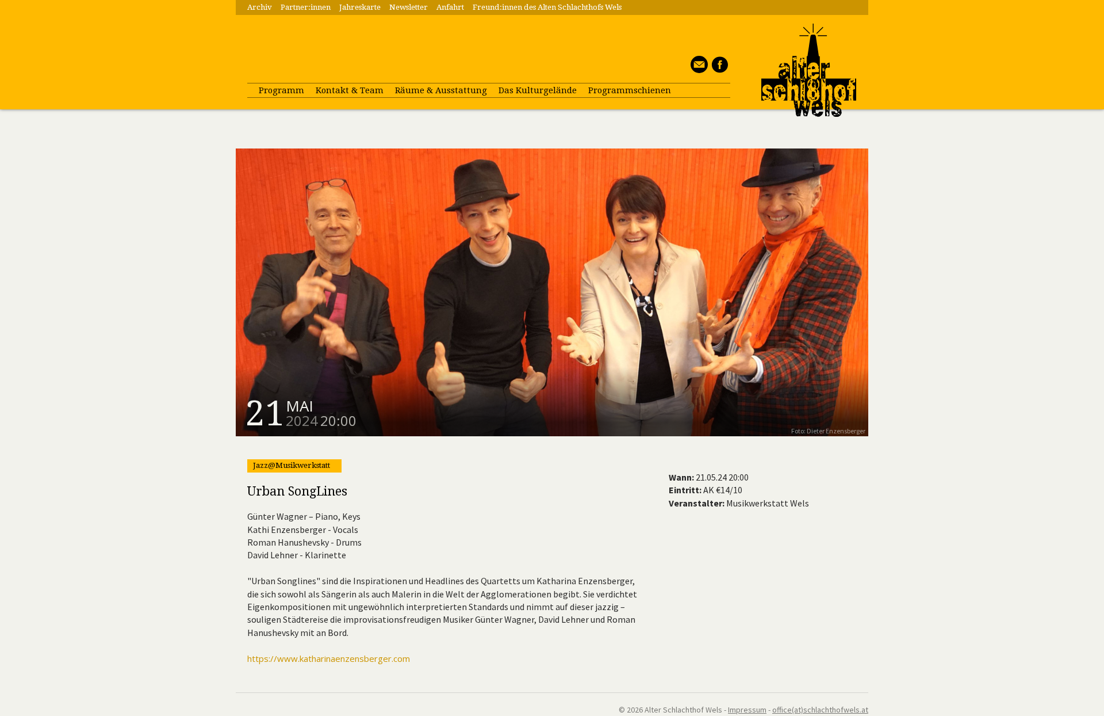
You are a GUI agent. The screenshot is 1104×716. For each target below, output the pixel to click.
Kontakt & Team (350, 90)
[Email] (698, 69)
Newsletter (408, 7)
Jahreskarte (360, 7)
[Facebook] (718, 69)
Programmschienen (629, 90)
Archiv (259, 7)
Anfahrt (450, 7)
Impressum (747, 709)
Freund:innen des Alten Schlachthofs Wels (547, 7)
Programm (281, 90)
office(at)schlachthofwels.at (820, 709)
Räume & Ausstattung (441, 90)
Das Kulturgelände (538, 90)
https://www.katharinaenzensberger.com (328, 658)
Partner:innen (306, 7)
